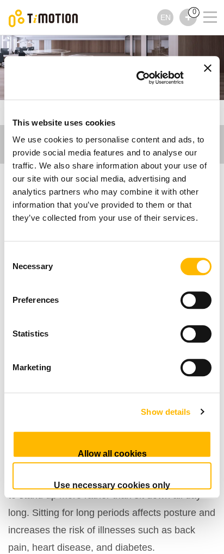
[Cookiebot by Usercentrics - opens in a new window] (139, 78)
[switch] (196, 300)
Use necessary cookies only (112, 485)
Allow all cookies (112, 453)
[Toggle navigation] (203, 14)
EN (165, 17)
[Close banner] (207, 77)
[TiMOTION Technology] (43, 17)
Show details (165, 411)
